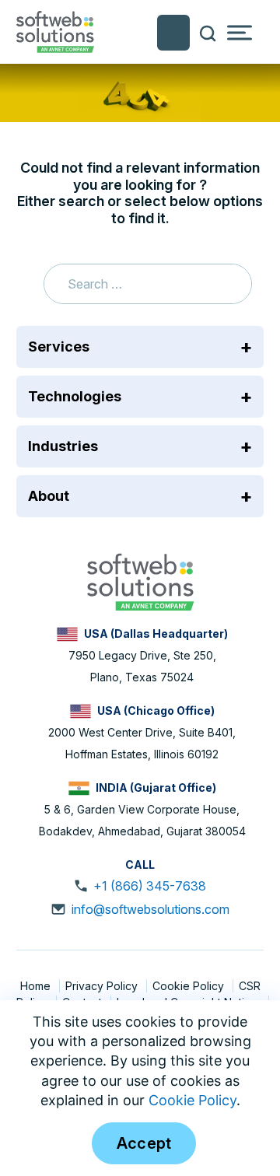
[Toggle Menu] (239, 32)
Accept (144, 1143)
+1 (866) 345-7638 (149, 886)
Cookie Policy (189, 985)
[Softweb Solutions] (140, 581)
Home (37, 985)
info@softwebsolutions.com (150, 909)
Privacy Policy (103, 985)
